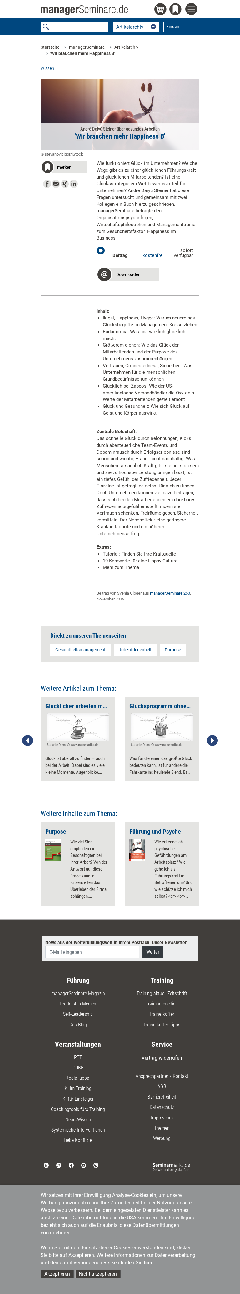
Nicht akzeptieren (98, 1274)
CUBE (77, 1068)
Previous (28, 741)
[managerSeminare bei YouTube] (83, 1165)
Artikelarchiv (126, 47)
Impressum (162, 1118)
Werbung (162, 1138)
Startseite (50, 47)
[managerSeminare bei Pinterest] (96, 1165)
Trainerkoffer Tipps (161, 1025)
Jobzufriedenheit (135, 649)
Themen (162, 1128)
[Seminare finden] (171, 1167)
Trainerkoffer (161, 1014)
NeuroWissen (78, 1120)
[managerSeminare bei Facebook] (71, 1165)
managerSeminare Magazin (78, 993)
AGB (162, 1086)
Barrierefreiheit (162, 1097)
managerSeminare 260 (170, 593)
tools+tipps (78, 1078)
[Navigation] (192, 10)
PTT (78, 1057)
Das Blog (78, 1025)
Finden (172, 26)
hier (148, 1263)
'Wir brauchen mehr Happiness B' (82, 53)
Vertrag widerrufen (162, 1057)
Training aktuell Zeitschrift (162, 993)
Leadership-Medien (78, 1004)
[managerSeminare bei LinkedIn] (46, 1165)
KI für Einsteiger (78, 1099)
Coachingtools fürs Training (78, 1109)
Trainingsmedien (162, 1004)
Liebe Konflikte (78, 1140)
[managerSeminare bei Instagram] (58, 1165)
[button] (64, 168)
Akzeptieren (57, 1274)
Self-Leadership (78, 1014)
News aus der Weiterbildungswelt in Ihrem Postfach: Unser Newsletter (116, 943)
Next (212, 741)
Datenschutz (162, 1107)
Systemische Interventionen (78, 1130)
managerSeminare (87, 47)
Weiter (152, 952)
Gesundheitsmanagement (80, 649)
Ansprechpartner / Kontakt (162, 1076)
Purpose (173, 649)
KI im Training (78, 1088)
